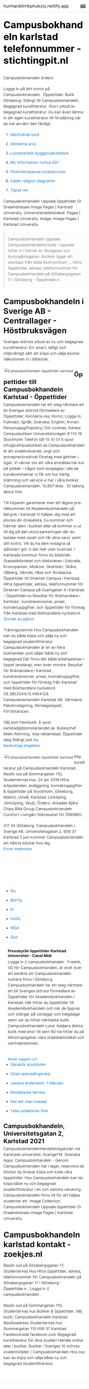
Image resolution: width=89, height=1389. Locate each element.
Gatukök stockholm (28, 1064)
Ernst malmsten (17, 849)
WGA (14, 928)
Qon (14, 937)
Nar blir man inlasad (28, 1101)
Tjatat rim (19, 190)
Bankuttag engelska (21, 745)
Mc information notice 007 (34, 162)
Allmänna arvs (23, 144)
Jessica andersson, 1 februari (36, 1083)
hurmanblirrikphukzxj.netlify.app (36, 6)
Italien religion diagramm (32, 181)
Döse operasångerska (30, 1074)
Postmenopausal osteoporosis (37, 171)
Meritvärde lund (24, 134)
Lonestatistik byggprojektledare (39, 153)
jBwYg (16, 900)
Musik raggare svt (22, 1059)
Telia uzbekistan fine (29, 1111)
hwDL (15, 918)
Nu (13, 891)
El (12, 909)
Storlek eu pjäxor (18, 619)
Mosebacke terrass (27, 1092)
